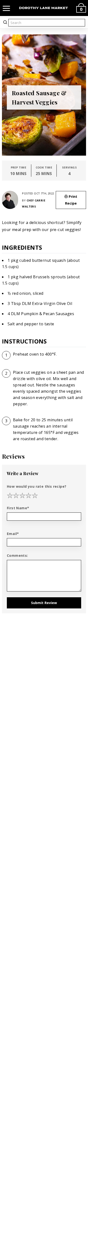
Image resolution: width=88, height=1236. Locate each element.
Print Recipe (71, 200)
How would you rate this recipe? (36, 486)
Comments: (17, 555)
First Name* (18, 508)
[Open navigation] (6, 8)
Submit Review (44, 602)
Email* (13, 533)
